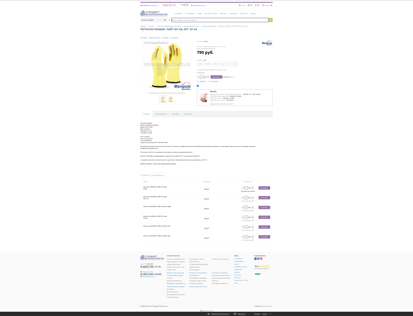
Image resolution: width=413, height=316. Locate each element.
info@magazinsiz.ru (199, 5)
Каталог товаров (147, 20)
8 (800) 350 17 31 (150, 266)
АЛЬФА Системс (268, 306)
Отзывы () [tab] (188, 114)
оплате (230, 104)
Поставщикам (190, 14)
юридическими (207, 46)
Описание (143, 37)
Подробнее (201, 72)
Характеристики (154, 37)
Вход (243, 5)
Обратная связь (148, 272)
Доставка (165, 37)
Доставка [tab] (175, 114)
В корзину (216, 77)
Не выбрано (152, 5)
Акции (199, 14)
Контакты (223, 14)
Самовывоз (233, 14)
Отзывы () (174, 37)
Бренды (253, 14)
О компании (178, 14)
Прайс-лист (244, 14)
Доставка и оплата (210, 14)
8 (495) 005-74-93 (150, 274)
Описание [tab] (146, 114)
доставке (223, 104)
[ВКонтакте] (198, 86)
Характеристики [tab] (161, 114)
